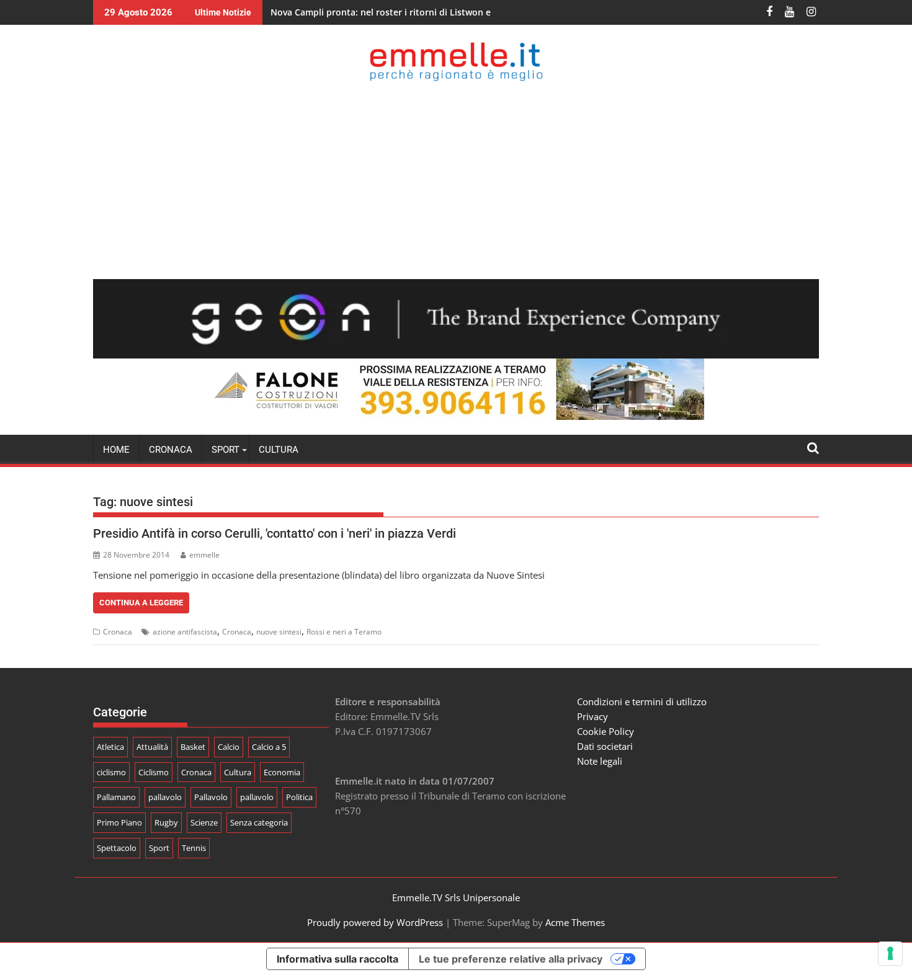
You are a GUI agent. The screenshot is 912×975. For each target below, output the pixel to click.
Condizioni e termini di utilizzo (642, 701)
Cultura (278, 449)
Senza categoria (259, 822)
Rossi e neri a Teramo (344, 631)
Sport (159, 847)
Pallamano (116, 797)
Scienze (204, 822)
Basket (193, 746)
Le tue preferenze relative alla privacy (510, 959)
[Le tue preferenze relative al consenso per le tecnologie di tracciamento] (890, 953)
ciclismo (111, 772)
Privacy (592, 716)
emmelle (204, 555)
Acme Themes (575, 922)
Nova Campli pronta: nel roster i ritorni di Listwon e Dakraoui (401, 12)
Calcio (228, 746)
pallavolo (165, 797)
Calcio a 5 (269, 746)
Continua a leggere (141, 602)
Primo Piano (119, 822)
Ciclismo (153, 772)
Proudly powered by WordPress (375, 922)
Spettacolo (116, 847)
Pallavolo (211, 797)
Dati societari (605, 746)
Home (116, 449)
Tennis (194, 847)
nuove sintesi (279, 631)
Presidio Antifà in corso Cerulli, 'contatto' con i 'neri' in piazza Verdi (274, 533)
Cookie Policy (605, 731)
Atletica (110, 746)
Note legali (599, 761)
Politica (299, 797)
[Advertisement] (456, 180)
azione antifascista (185, 631)
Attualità (152, 746)
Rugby (166, 822)
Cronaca (170, 449)
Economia (282, 772)
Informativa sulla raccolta (337, 959)
